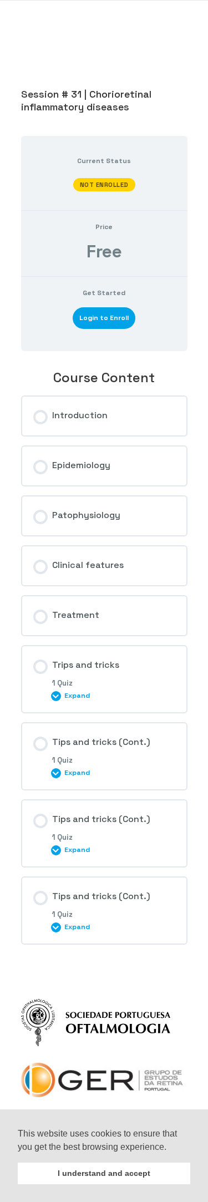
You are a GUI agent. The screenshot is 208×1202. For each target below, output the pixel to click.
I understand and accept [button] (104, 1173)
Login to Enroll (104, 317)
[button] (170, 1147)
